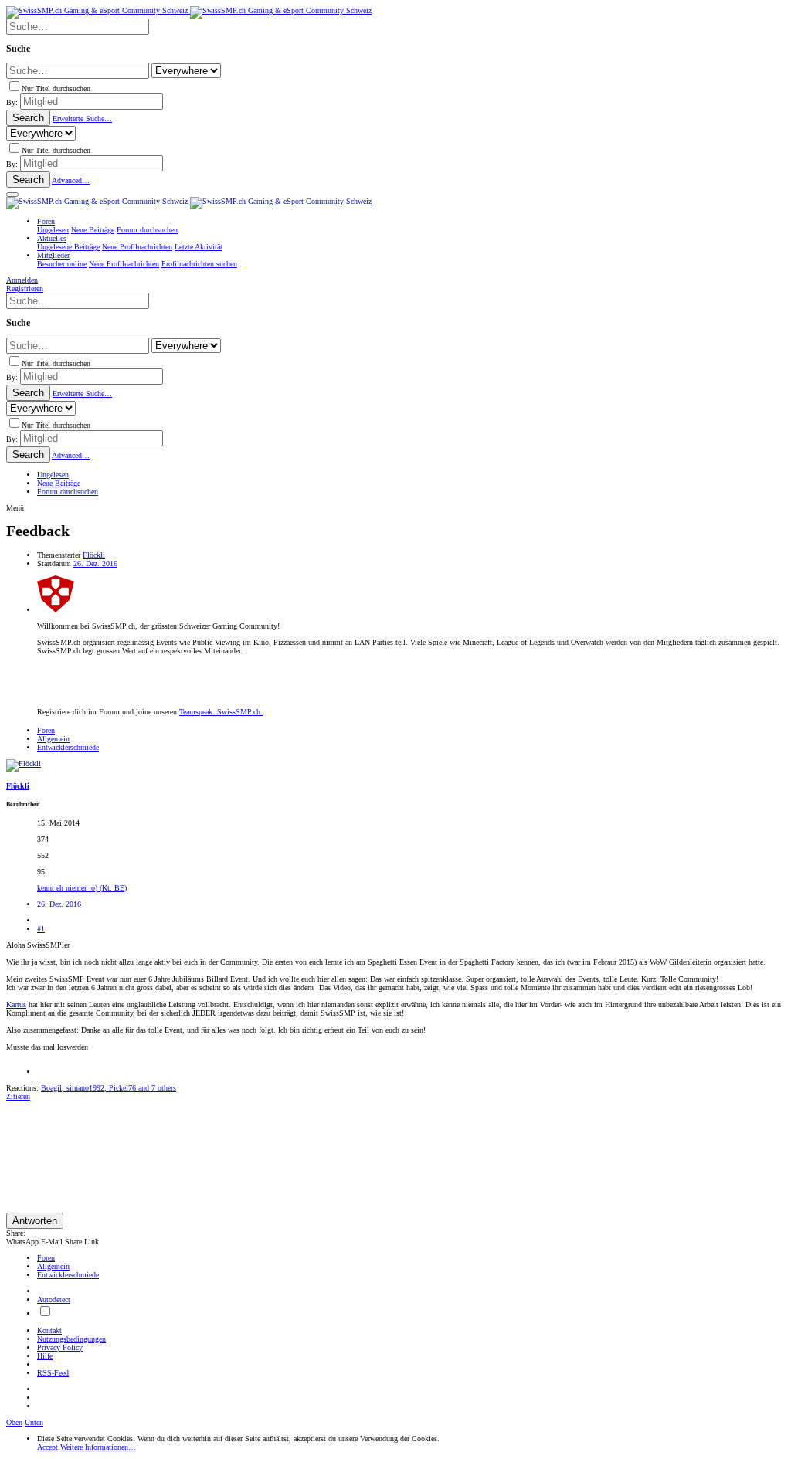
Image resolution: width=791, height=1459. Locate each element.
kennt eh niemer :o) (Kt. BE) (82, 888)
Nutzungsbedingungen (71, 1339)
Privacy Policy (60, 1347)
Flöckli (94, 555)
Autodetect (53, 1299)
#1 (41, 929)
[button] (12, 194)
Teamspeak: (221, 711)
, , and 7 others (108, 1088)
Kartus (16, 1004)
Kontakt (49, 1330)
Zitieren (18, 1096)
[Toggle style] (45, 1313)
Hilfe (45, 1356)
